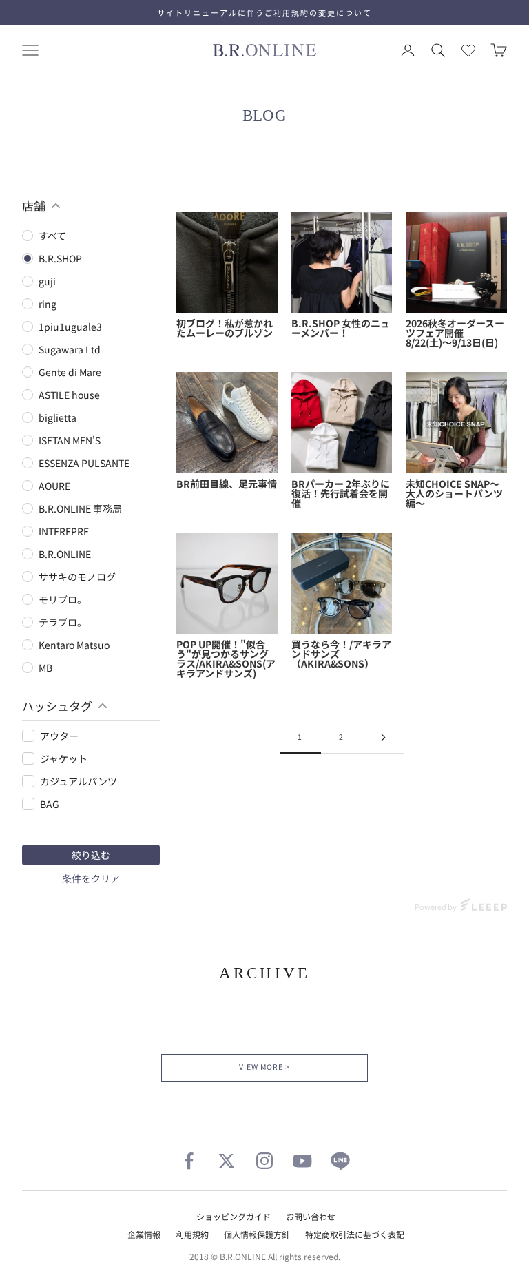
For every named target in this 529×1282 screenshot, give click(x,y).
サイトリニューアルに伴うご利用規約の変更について (264, 12)
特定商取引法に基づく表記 (354, 1234)
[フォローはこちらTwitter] (226, 1160)
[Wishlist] (468, 50)
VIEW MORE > (264, 1067)
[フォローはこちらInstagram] (264, 1160)
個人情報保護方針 (257, 1234)
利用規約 (192, 1234)
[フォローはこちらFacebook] (188, 1160)
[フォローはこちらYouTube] (302, 1160)
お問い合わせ (310, 1216)
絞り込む (91, 855)
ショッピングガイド (233, 1216)
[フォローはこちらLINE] (340, 1160)
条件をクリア (91, 878)
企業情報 (143, 1234)
